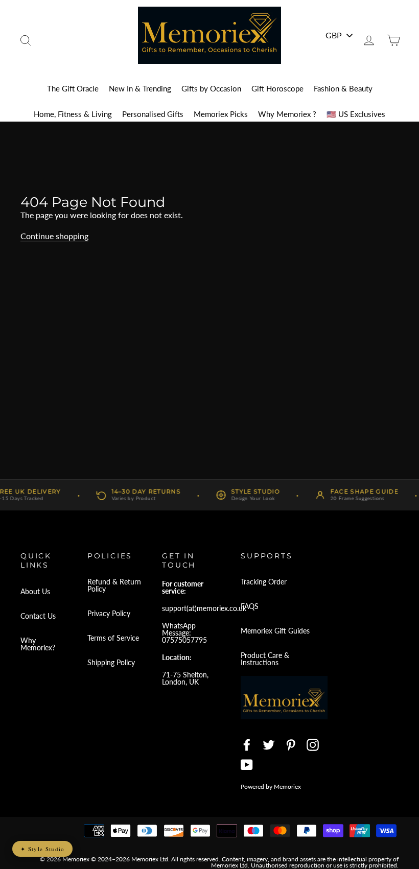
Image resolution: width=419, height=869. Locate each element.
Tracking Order (264, 581)
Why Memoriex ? (287, 114)
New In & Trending (140, 88)
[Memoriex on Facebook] (247, 745)
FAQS (250, 606)
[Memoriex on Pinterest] (291, 745)
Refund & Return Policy (114, 585)
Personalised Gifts (152, 114)
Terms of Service (113, 637)
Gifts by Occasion (211, 88)
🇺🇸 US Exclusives (356, 114)
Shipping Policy (111, 662)
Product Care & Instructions (265, 659)
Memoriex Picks (221, 114)
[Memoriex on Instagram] (313, 745)
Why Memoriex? (37, 644)
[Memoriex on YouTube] (247, 765)
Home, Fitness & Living (73, 114)
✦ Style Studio (42, 849)
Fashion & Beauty (343, 88)
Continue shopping (54, 236)
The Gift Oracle (73, 88)
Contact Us (38, 616)
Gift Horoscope (277, 88)
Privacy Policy (108, 613)
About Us (35, 591)
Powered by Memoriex (271, 786)
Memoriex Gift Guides (275, 630)
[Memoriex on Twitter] (269, 745)
